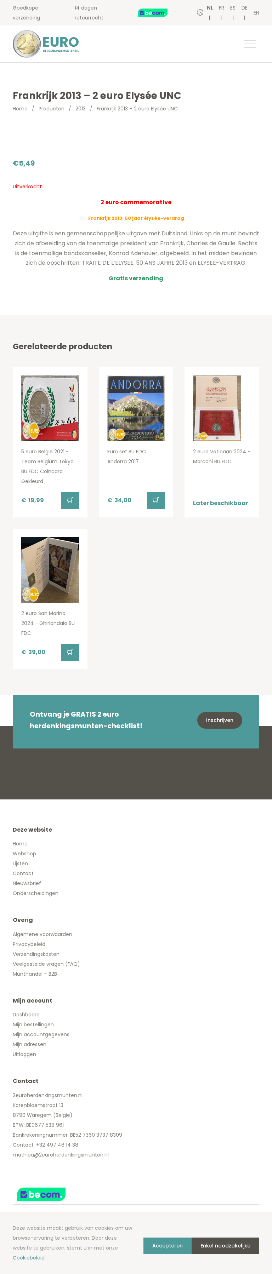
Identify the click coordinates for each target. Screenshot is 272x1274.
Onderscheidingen (35, 893)
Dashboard (26, 1014)
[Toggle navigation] (249, 44)
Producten (51, 108)
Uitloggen (24, 1054)
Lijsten (20, 863)
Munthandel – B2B (35, 973)
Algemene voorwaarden (42, 934)
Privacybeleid (29, 944)
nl (210, 7)
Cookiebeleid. (29, 1257)
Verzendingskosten (36, 954)
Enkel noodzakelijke (225, 1245)
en (256, 12)
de (245, 7)
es (233, 7)
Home (20, 108)
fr (221, 7)
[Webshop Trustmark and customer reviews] (160, 12)
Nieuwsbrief (27, 883)
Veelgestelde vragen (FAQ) (46, 964)
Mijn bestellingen (33, 1024)
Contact (23, 873)
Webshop (24, 853)
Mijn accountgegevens (41, 1034)
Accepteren (167, 1245)
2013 (80, 108)
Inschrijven (219, 720)
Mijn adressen (29, 1044)
